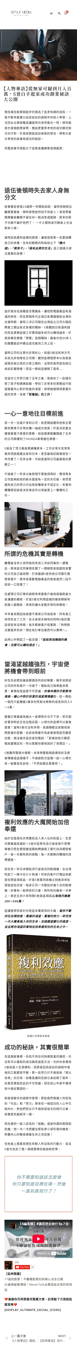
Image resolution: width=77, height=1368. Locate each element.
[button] (51, 13)
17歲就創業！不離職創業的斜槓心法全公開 (33, 1279)
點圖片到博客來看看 (38, 1035)
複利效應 (26, 911)
